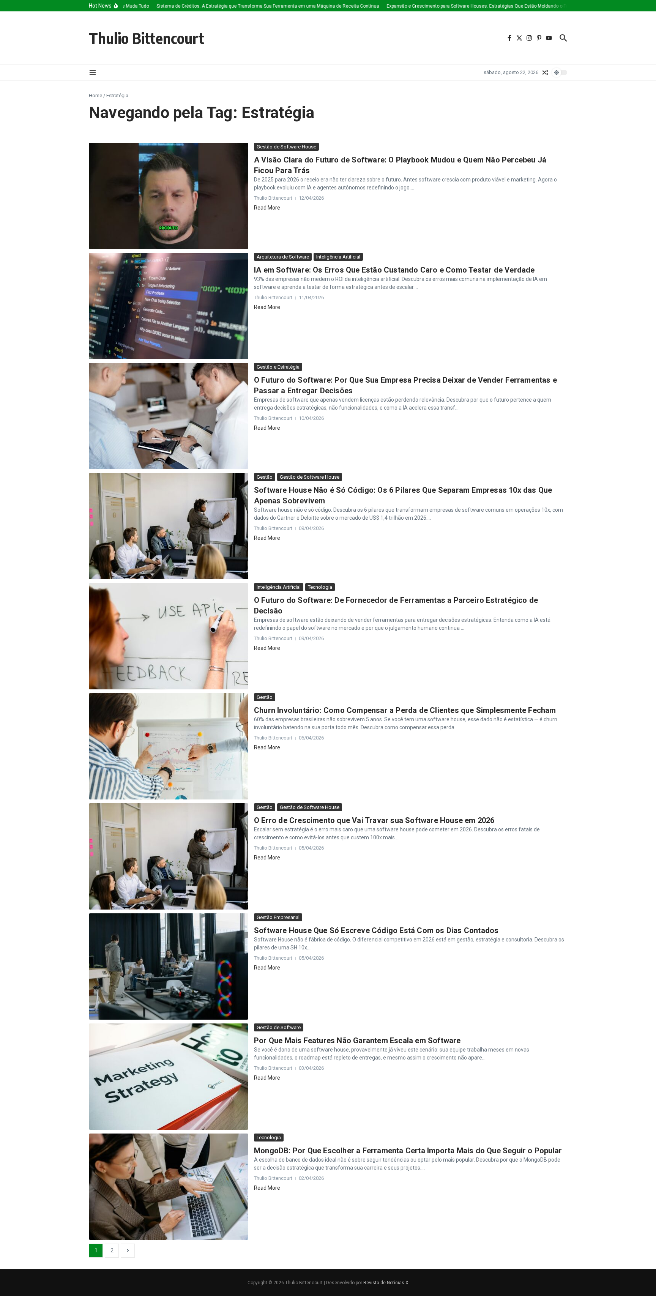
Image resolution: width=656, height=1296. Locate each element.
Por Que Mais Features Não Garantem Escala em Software (357, 1040)
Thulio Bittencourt (146, 37)
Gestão (265, 477)
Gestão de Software (279, 1027)
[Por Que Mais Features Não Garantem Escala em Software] (168, 1076)
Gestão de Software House (286, 147)
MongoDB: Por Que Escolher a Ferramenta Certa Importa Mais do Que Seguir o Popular (408, 1150)
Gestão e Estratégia (278, 367)
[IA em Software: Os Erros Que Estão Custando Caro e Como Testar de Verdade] (168, 306)
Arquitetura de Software (283, 257)
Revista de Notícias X (385, 1282)
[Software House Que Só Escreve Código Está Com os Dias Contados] (168, 966)
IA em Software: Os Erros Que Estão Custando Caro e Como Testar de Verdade (394, 269)
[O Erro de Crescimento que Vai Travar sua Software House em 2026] (168, 856)
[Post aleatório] (545, 72)
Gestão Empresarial (278, 917)
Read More (267, 208)
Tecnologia (320, 587)
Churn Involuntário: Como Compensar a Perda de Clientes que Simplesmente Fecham (405, 710)
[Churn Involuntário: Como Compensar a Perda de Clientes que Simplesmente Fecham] (168, 746)
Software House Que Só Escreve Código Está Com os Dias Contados (376, 930)
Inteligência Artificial (338, 257)
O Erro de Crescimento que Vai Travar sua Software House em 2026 (374, 820)
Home (95, 95)
